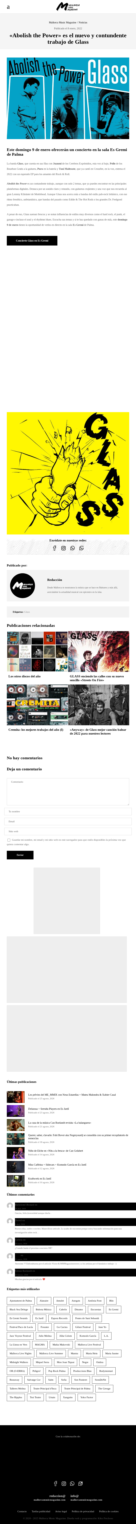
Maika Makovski (61, 1344)
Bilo (111, 1300)
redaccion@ (50, 1497)
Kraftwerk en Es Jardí (39, 1178)
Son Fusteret (80, 1379)
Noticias (83, 22)
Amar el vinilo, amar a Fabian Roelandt (55, 1271)
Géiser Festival (83, 1327)
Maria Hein (92, 1353)
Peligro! (37, 1371)
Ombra (99, 1362)
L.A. (106, 1336)
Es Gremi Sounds (19, 1318)
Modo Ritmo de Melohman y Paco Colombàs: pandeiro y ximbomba (59, 1255)
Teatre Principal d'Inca (44, 1388)
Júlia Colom (65, 1336)
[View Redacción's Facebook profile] (41, 578)
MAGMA (40, 1344)
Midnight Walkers (19, 1362)
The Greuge (104, 1388)
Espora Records (59, 1318)
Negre (85, 1362)
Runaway (14, 1379)
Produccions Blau (82, 1371)
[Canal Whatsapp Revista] (72, 550)
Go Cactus (62, 1327)
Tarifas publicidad (41, 1511)
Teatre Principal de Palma (77, 1388)
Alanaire (44, 1300)
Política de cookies (109, 1511)
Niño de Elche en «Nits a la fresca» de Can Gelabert (55, 1150)
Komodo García (88, 1336)
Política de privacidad (83, 1511)
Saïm (50, 1379)
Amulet (60, 1300)
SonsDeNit (100, 1379)
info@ (86, 1497)
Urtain (52, 1397)
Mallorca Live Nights (21, 1353)
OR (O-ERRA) (17, 1371)
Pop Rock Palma (57, 1371)
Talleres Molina (18, 1388)
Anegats (76, 1300)
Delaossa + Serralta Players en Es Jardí (48, 1108)
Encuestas (96, 1309)
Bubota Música (43, 1309)
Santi (17, 1255)
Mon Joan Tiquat (65, 1362)
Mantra (74, 1353)
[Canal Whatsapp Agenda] (81, 550)
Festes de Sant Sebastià (87, 1318)
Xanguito (68, 1397)
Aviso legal (61, 1511)
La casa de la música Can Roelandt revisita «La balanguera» (59, 1122)
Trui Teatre (35, 1397)
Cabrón (63, 1309)
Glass (27, 612)
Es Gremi (113, 1309)
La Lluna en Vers (18, 1344)
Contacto (22, 1511)
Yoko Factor (86, 1397)
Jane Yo (102, 1327)
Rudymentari (106, 1371)
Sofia (64, 1379)
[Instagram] (63, 550)
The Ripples (16, 1397)
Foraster (45, 1327)
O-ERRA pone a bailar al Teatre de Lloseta (48, 1239)
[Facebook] (54, 550)
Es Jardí (39, 1318)
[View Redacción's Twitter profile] (41, 586)
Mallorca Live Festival (89, 1344)
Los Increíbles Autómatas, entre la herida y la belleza (65, 1204)
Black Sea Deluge (19, 1309)
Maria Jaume (112, 1353)
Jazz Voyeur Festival (20, 1336)
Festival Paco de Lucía (21, 1327)
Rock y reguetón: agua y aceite (42, 1220)
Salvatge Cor (33, 1379)
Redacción (54, 580)
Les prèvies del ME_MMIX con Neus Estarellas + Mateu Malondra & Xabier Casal (72, 1094)
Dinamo (79, 1309)
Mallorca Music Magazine (62, 22)
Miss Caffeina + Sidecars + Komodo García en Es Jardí (57, 1164)
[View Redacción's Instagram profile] (41, 593)
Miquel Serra (42, 1362)
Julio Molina (45, 1336)
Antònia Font (95, 1300)
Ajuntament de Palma (21, 1300)
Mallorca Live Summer (51, 1353)
